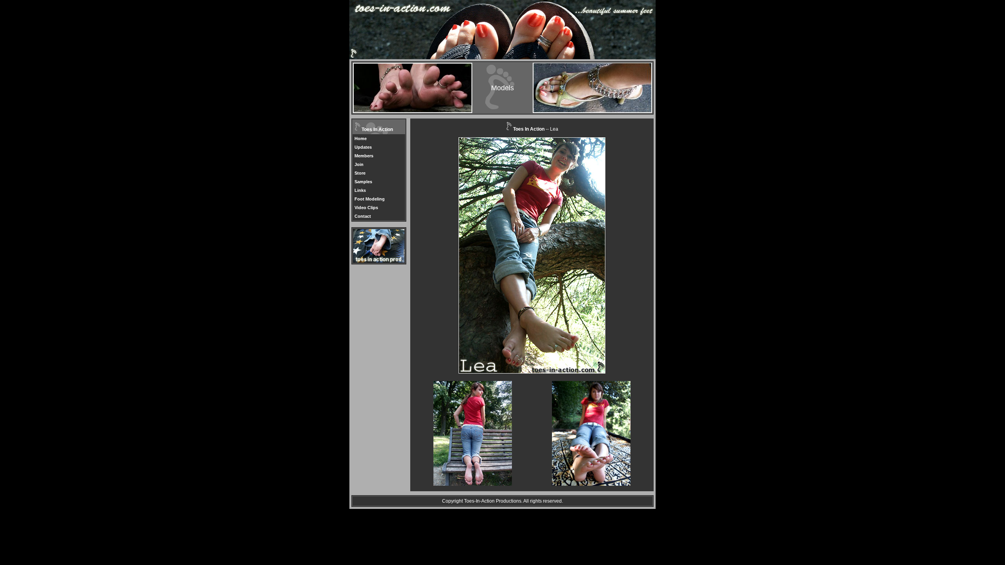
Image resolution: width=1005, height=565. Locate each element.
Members (363, 155)
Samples (363, 181)
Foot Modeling (369, 199)
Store (359, 173)
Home (360, 138)
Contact (362, 216)
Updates (363, 147)
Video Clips (366, 207)
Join (359, 164)
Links (360, 190)
